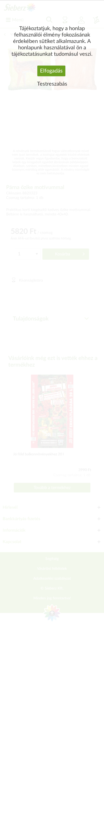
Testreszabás (52, 84)
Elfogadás (51, 71)
